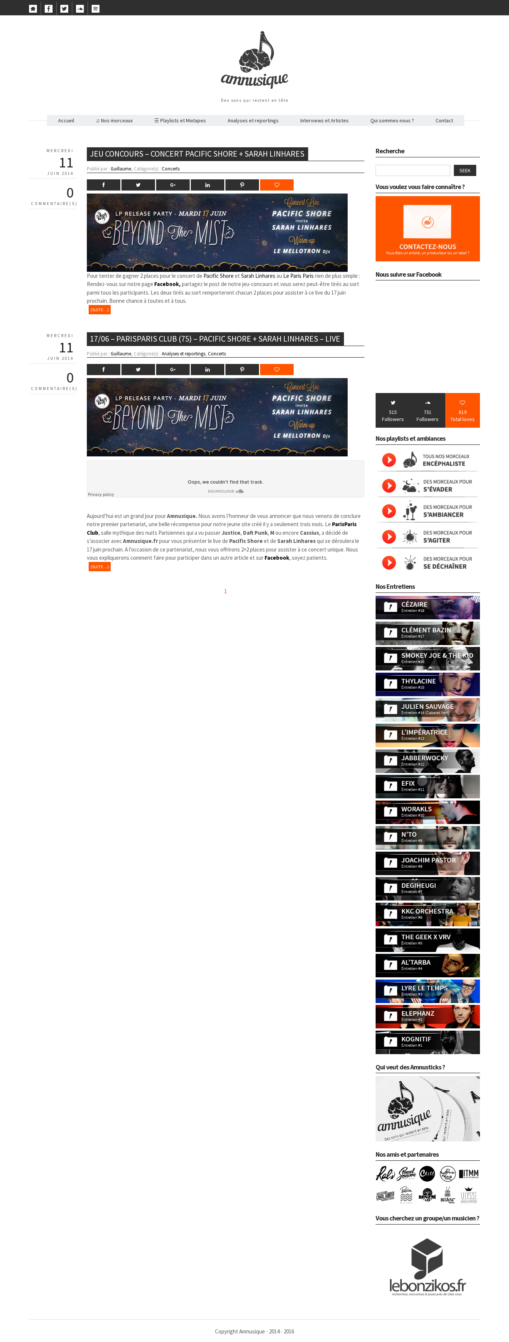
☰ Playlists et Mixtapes (180, 120)
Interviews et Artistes (324, 120)
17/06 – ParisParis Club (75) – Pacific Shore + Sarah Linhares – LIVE (215, 338)
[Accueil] (33, 10)
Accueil (66, 120)
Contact (444, 120)
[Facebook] (49, 10)
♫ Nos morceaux (114, 120)
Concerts (171, 169)
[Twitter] (64, 10)
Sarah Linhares (258, 275)
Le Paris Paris (298, 275)
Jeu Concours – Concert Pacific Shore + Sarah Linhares (197, 153)
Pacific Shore (218, 275)
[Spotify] (95, 10)
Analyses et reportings (253, 120)
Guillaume (121, 169)
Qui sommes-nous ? (392, 120)
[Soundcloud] (80, 10)
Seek (465, 170)
